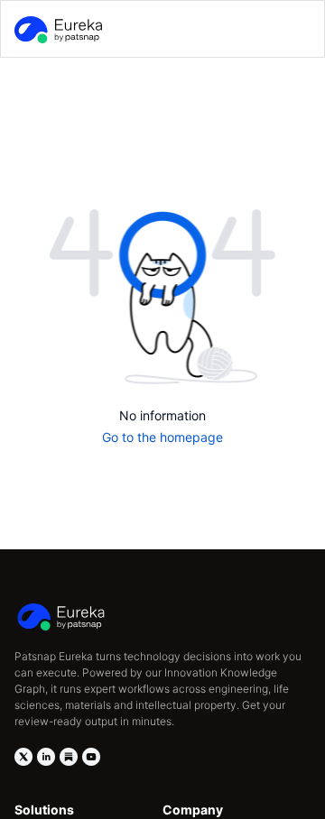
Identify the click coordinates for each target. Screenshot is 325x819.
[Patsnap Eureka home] (57, 29)
